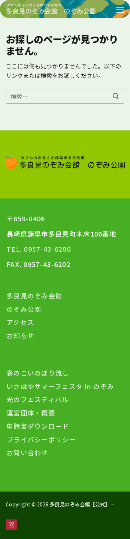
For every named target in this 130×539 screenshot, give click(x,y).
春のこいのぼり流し (37, 373)
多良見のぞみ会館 (34, 296)
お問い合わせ (27, 452)
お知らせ (20, 335)
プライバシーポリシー (41, 439)
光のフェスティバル (37, 399)
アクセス (20, 322)
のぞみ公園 (24, 309)
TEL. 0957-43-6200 (38, 249)
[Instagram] (11, 525)
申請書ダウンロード (37, 426)
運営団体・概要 (30, 413)
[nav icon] (120, 9)
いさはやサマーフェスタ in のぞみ (60, 386)
